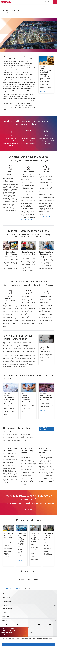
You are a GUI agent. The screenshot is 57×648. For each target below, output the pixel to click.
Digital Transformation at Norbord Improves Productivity (46, 57)
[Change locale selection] (48, 2)
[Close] (54, 639)
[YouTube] (39, 624)
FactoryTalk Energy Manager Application (35, 526)
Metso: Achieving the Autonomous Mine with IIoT (45, 385)
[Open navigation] (55, 2)
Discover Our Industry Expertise (10, 213)
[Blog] (49, 624)
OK (28, 644)
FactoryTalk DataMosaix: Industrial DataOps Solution (21, 527)
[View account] (51, 2)
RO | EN (28, 627)
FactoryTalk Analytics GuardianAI (8, 526)
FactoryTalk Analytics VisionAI (48, 526)
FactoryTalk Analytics (44, 335)
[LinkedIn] (7, 624)
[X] (28, 624)
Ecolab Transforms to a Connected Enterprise (26, 385)
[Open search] (46, 2)
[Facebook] (17, 624)
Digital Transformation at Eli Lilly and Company (10, 385)
